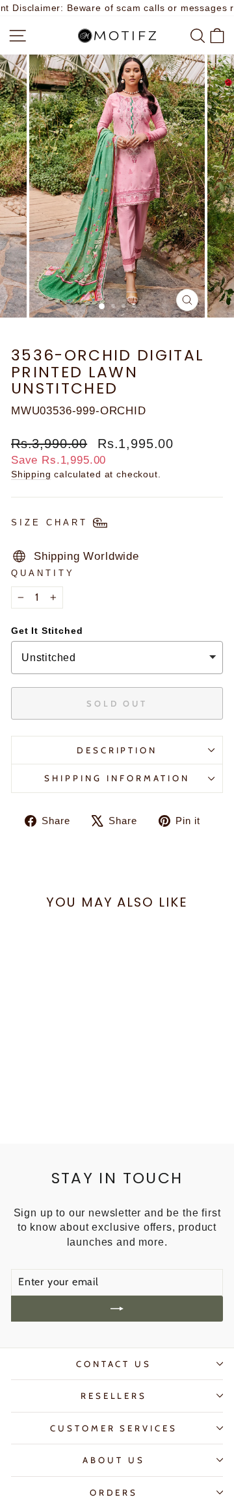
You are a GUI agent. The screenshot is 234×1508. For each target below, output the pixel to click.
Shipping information (117, 778)
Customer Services (114, 1428)
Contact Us (114, 1364)
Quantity (43, 573)
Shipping (31, 474)
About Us (114, 1460)
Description (117, 750)
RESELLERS (114, 1395)
